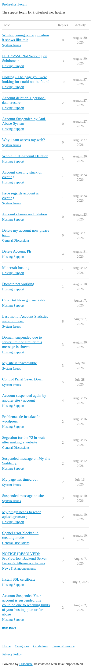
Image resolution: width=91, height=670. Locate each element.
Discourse (26, 664)
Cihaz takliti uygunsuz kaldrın (25, 300)
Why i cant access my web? (23, 140)
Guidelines (40, 646)
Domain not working (18, 284)
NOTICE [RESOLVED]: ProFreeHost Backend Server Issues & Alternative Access (24, 558)
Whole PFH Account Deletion (25, 156)
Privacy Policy (12, 654)
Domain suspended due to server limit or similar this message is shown (22, 342)
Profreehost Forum (14, 4)
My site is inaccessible (19, 363)
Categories (22, 646)
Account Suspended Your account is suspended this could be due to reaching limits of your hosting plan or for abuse (26, 604)
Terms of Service (63, 646)
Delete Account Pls (17, 251)
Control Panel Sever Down (22, 379)
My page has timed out (19, 479)
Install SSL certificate (18, 579)
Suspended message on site (23, 496)
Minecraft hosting (15, 267)
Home (6, 646)
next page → (11, 627)
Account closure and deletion (24, 214)
